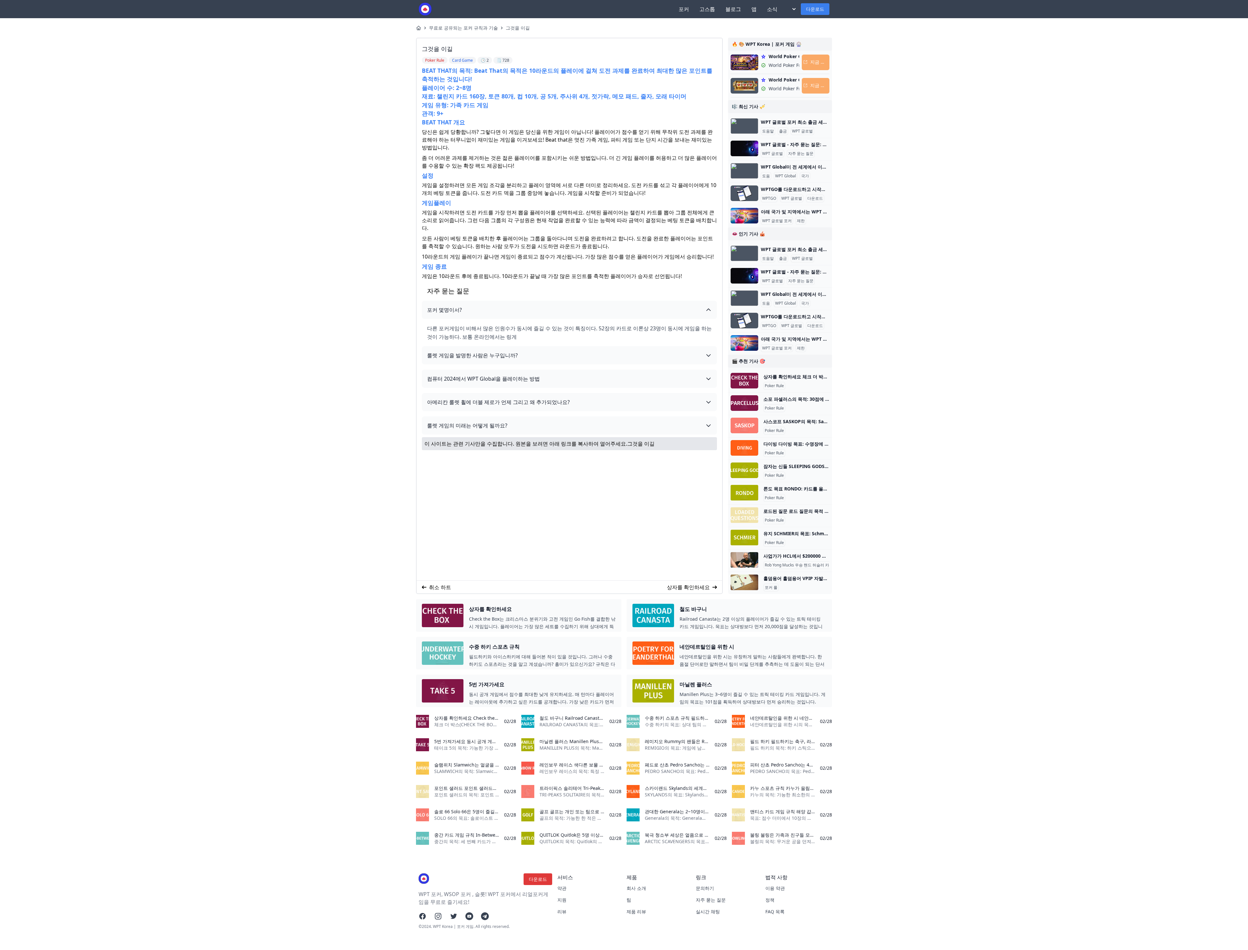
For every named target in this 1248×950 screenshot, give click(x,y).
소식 (772, 9)
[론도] (744, 492)
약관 (561, 888)
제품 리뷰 (636, 911)
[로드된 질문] (744, 515)
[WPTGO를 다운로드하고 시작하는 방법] (744, 193)
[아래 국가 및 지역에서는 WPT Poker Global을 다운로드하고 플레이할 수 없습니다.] (744, 215)
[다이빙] (744, 448)
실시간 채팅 (708, 911)
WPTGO (769, 198)
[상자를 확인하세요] (744, 380)
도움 (766, 176)
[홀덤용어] (744, 582)
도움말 (768, 131)
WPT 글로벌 (802, 131)
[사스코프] (744, 425)
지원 (561, 900)
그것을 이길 (518, 28)
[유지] (744, 537)
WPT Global (785, 176)
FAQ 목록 (775, 911)
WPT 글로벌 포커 (777, 220)
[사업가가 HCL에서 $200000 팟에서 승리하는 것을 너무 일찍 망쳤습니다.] (744, 560)
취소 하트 (440, 587)
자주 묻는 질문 (800, 153)
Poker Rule (774, 385)
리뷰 (561, 911)
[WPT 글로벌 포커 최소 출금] (744, 126)
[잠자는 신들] (744, 470)
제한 (801, 220)
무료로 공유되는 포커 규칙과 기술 (463, 28)
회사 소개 (636, 888)
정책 (769, 900)
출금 (783, 131)
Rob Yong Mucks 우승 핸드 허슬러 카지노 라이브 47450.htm (817, 565)
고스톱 (707, 9)
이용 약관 (775, 888)
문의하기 (705, 888)
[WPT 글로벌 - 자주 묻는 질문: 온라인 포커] (744, 148)
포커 (684, 9)
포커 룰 (771, 587)
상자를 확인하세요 (688, 587)
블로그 (733, 9)
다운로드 (815, 9)
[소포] (744, 403)
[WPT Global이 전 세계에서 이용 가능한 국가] (744, 171)
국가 (805, 176)
